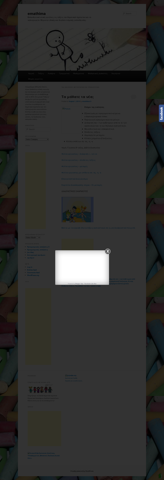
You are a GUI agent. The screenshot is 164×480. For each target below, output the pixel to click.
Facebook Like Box (90, 284)
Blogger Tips (79, 284)
